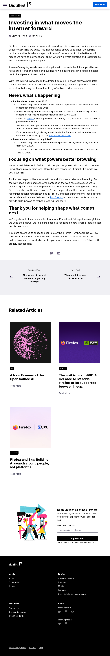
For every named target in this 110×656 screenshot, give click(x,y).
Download (100, 4)
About (11, 578)
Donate (12, 586)
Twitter (59, 611)
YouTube (72, 611)
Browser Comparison (18, 612)
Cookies (32, 648)
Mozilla (20, 4)
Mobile (61, 586)
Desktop (62, 582)
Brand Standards (16, 616)
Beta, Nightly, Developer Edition (72, 594)
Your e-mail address (65, 525)
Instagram (66, 611)
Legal (41, 648)
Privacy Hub (14, 608)
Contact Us (14, 582)
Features (62, 590)
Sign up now (77, 538)
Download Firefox (66, 578)
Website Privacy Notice (17, 648)
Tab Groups (56, 197)
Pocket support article (60, 135)
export (30, 118)
